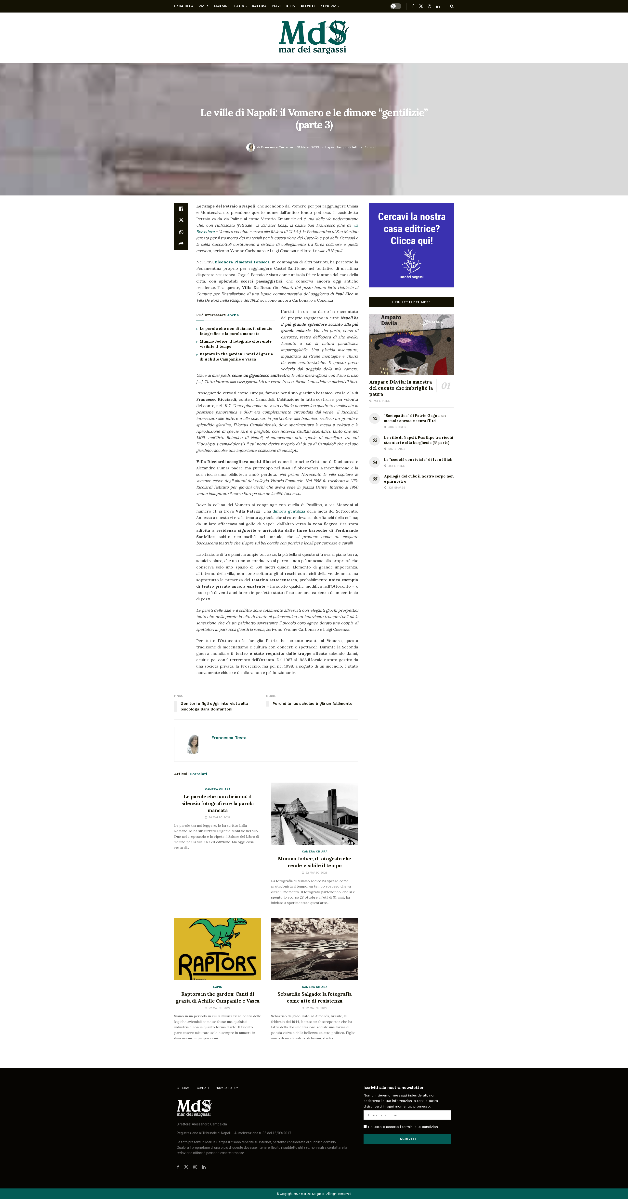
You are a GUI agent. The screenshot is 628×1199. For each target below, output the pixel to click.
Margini (221, 6)
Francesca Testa (274, 147)
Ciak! (276, 6)
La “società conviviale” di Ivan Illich (418, 459)
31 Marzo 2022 (308, 147)
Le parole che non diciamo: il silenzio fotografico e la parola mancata (218, 803)
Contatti (203, 1088)
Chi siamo (184, 1088)
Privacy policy (226, 1088)
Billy (291, 6)
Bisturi (308, 6)
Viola (204, 6)
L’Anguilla (183, 6)
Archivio (328, 6)
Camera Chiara (218, 789)
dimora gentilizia (289, 511)
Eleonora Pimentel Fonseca (242, 261)
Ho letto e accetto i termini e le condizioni (403, 1127)
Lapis (239, 6)
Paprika (259, 6)
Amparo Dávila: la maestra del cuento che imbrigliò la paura (401, 388)
